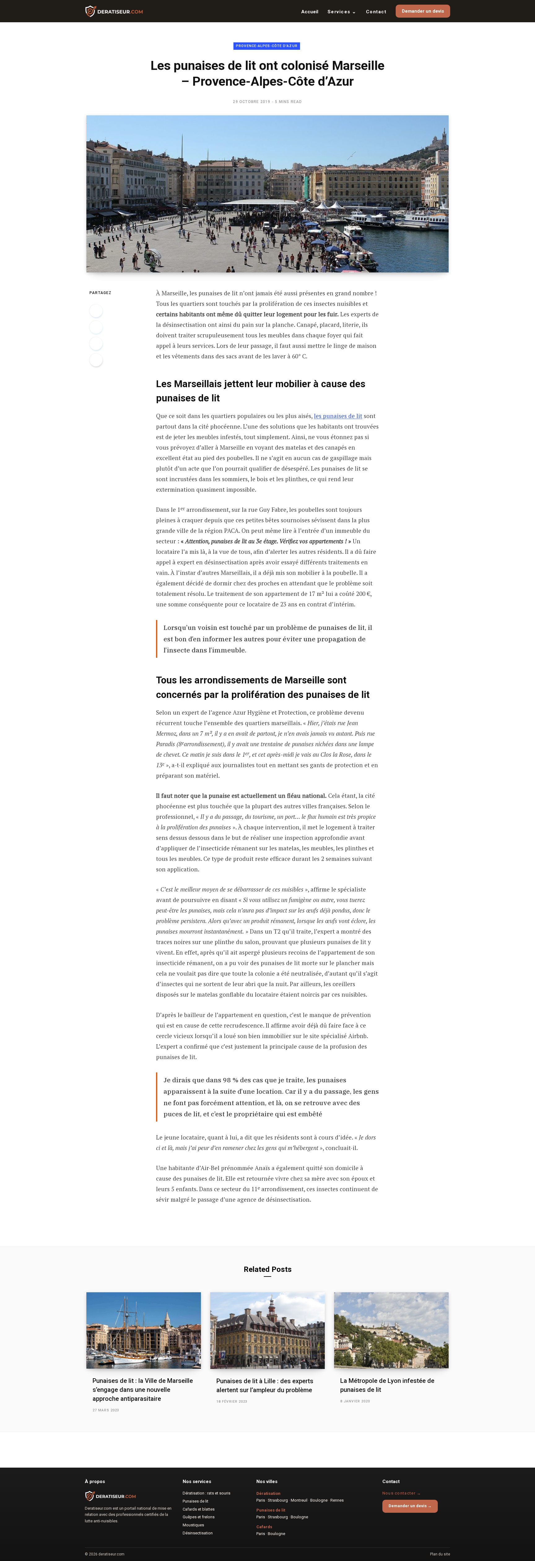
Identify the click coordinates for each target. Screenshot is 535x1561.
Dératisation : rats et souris (206, 1493)
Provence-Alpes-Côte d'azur (267, 46)
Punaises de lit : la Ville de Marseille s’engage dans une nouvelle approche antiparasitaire (143, 1389)
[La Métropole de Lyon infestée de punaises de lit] (391, 1330)
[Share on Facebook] (95, 310)
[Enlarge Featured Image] (267, 193)
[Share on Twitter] (95, 327)
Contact (376, 12)
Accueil (309, 12)
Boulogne (319, 1500)
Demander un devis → (410, 1505)
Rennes (337, 1500)
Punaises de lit (195, 1501)
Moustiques (193, 1525)
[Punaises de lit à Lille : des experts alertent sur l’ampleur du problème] (267, 1330)
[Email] (95, 359)
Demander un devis (423, 11)
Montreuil (299, 1500)
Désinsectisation (198, 1533)
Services (342, 12)
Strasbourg (278, 1500)
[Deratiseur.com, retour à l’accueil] (114, 11)
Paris (260, 1500)
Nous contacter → (401, 1493)
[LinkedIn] (95, 343)
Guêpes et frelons (199, 1517)
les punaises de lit (338, 416)
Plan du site (440, 1554)
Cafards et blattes (199, 1509)
